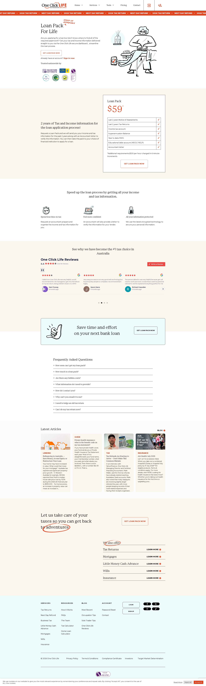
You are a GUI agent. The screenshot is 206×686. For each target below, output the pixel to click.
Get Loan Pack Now (51, 53)
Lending (47, 453)
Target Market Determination (150, 659)
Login (131, 605)
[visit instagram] (147, 608)
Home (77, 5)
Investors (129, 659)
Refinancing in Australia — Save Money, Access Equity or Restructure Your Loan (55, 458)
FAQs (63, 615)
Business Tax (46, 621)
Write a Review (157, 264)
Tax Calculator (67, 626)
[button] (43, 289)
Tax (108, 453)
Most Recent (87, 610)
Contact (136, 5)
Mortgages (45, 634)
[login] (149, 5)
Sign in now (69, 58)
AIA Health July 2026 (146, 456)
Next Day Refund (48, 615)
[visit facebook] (147, 604)
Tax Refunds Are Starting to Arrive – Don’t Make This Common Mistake (117, 458)
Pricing (124, 5)
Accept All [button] (198, 682)
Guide (77, 437)
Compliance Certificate (112, 659)
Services (93, 5)
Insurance (143, 453)
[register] (159, 5)
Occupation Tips (89, 615)
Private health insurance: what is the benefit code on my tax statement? (86, 442)
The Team (65, 621)
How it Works (67, 610)
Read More (178, 682)
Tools (109, 5)
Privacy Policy (72, 659)
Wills (43, 639)
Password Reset (109, 610)
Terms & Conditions (90, 659)
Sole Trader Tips (88, 621)
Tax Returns (46, 610)
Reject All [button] (188, 682)
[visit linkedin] (156, 604)
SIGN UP (131, 611)
